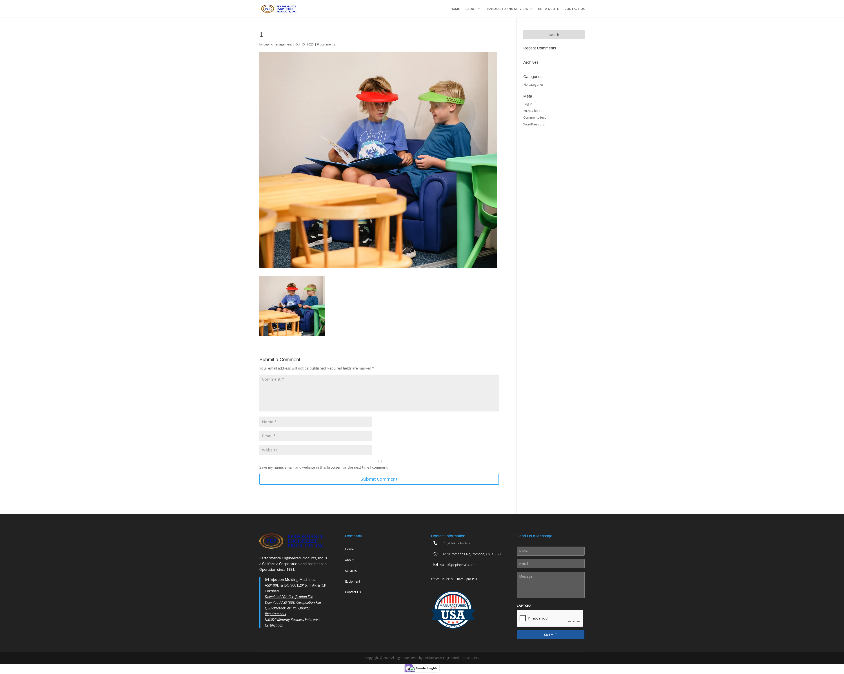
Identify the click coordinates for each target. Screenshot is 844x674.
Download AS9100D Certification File (293, 602)
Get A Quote (548, 9)
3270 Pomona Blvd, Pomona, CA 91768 (471, 554)
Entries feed (531, 111)
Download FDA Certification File (289, 596)
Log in (527, 104)
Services (351, 571)
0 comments (326, 44)
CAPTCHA (524, 606)
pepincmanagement (278, 44)
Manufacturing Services (507, 9)
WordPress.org (533, 124)
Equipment (352, 581)
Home (455, 9)
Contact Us (575, 9)
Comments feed (534, 117)
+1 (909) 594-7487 (456, 543)
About (471, 9)
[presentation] (550, 618)
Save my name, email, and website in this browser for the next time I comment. (323, 467)
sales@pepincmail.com (457, 564)
